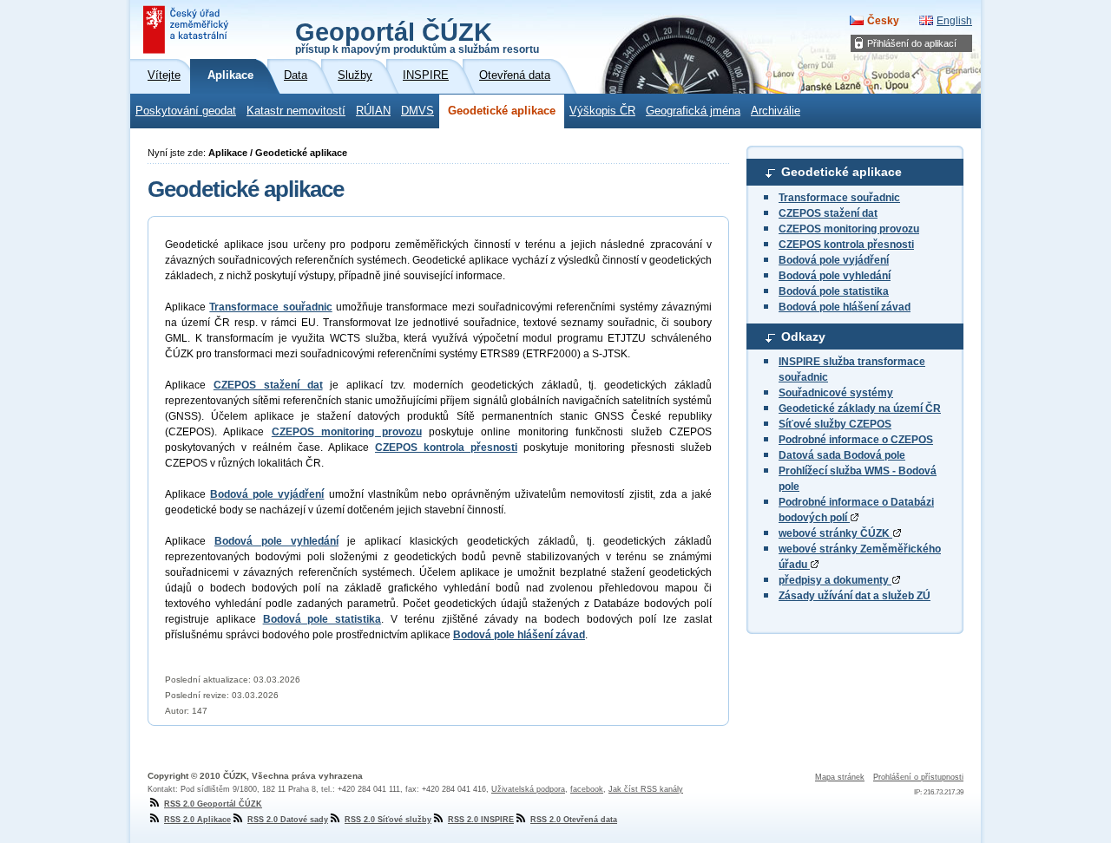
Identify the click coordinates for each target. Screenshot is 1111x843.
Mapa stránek (839, 777)
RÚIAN (373, 111)
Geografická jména (693, 111)
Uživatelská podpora (528, 789)
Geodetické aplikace (502, 111)
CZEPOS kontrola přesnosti (846, 245)
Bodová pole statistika (834, 291)
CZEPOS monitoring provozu (849, 229)
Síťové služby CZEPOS (835, 424)
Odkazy (803, 336)
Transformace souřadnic (839, 198)
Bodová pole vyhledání (835, 276)
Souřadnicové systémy (836, 393)
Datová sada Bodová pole (842, 455)
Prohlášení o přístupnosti (918, 777)
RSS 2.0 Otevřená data (573, 819)
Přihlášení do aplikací (912, 43)
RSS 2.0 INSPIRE (481, 819)
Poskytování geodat (185, 111)
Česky (883, 21)
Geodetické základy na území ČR (860, 408)
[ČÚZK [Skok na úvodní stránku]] (187, 29)
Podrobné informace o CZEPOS (856, 440)
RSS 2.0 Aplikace (197, 819)
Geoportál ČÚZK (417, 36)
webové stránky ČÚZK (835, 533)
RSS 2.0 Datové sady (287, 819)
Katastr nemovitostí (296, 111)
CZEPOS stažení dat (828, 213)
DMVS (417, 111)
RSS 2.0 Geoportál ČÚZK (213, 804)
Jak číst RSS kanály (645, 789)
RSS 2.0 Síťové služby (388, 819)
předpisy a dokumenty (835, 580)
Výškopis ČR (602, 111)
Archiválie (775, 111)
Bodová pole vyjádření (834, 260)
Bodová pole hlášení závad (844, 307)
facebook (586, 789)
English (954, 21)
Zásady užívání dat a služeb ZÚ (854, 596)
